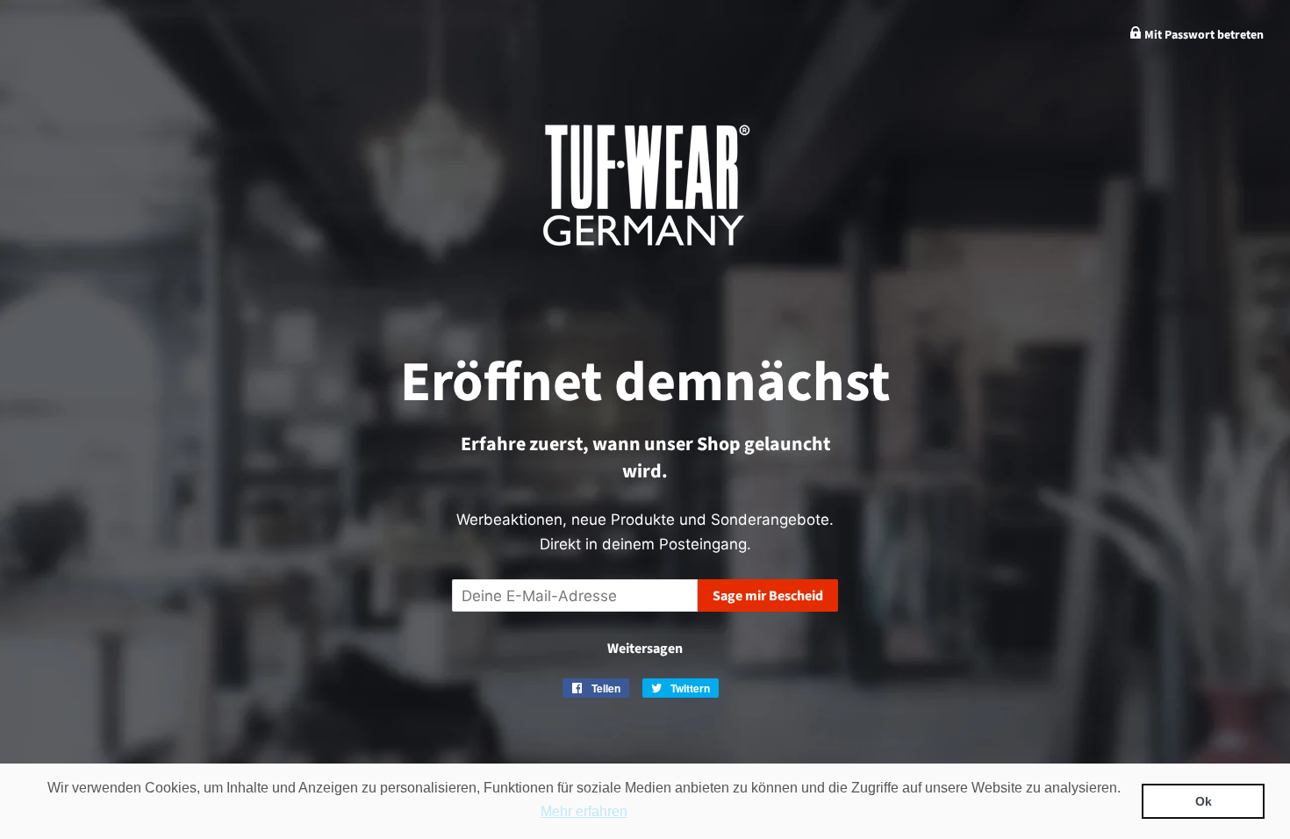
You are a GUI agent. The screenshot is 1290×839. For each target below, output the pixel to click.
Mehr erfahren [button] (584, 811)
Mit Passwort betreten (1203, 35)
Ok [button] (1203, 801)
